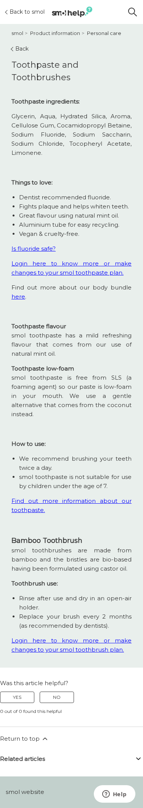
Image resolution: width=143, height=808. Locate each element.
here (18, 296)
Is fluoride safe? (33, 248)
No (57, 697)
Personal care (104, 33)
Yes (17, 697)
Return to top (20, 738)
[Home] (72, 11)
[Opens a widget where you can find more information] (114, 794)
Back (22, 48)
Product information (55, 33)
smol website (25, 791)
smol (17, 33)
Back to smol (27, 11)
